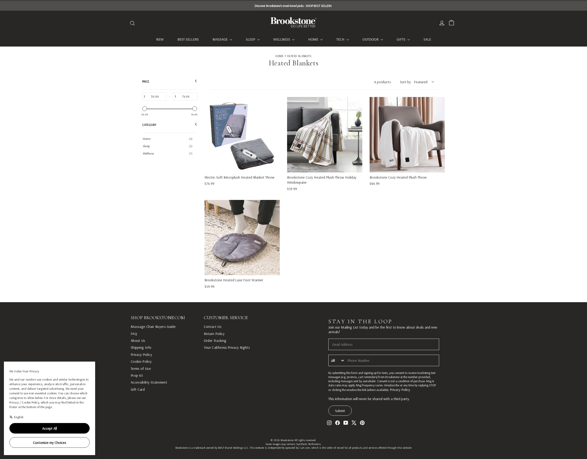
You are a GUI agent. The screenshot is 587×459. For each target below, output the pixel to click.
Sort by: (413, 82)
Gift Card (138, 389)
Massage (221, 39)
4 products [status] (382, 82)
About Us (138, 340)
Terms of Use (141, 368)
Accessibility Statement (149, 382)
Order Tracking (215, 340)
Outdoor (371, 39)
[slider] (144, 108)
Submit (340, 410)
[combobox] (337, 360)
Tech (340, 39)
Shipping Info (141, 347)
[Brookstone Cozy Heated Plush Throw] (407, 134)
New (160, 39)
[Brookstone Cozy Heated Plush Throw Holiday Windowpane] (324, 134)
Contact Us (213, 326)
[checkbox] (169, 138)
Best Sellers (188, 39)
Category (149, 125)
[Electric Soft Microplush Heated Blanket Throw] (242, 134)
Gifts (401, 39)
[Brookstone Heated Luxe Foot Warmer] (242, 237)
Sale (427, 39)
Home (313, 39)
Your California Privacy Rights (227, 347)
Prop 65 (137, 375)
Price (145, 81)
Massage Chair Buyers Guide (153, 326)
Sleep (251, 39)
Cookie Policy (141, 361)
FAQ (134, 333)
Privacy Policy (141, 354)
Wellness (282, 39)
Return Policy (214, 333)
